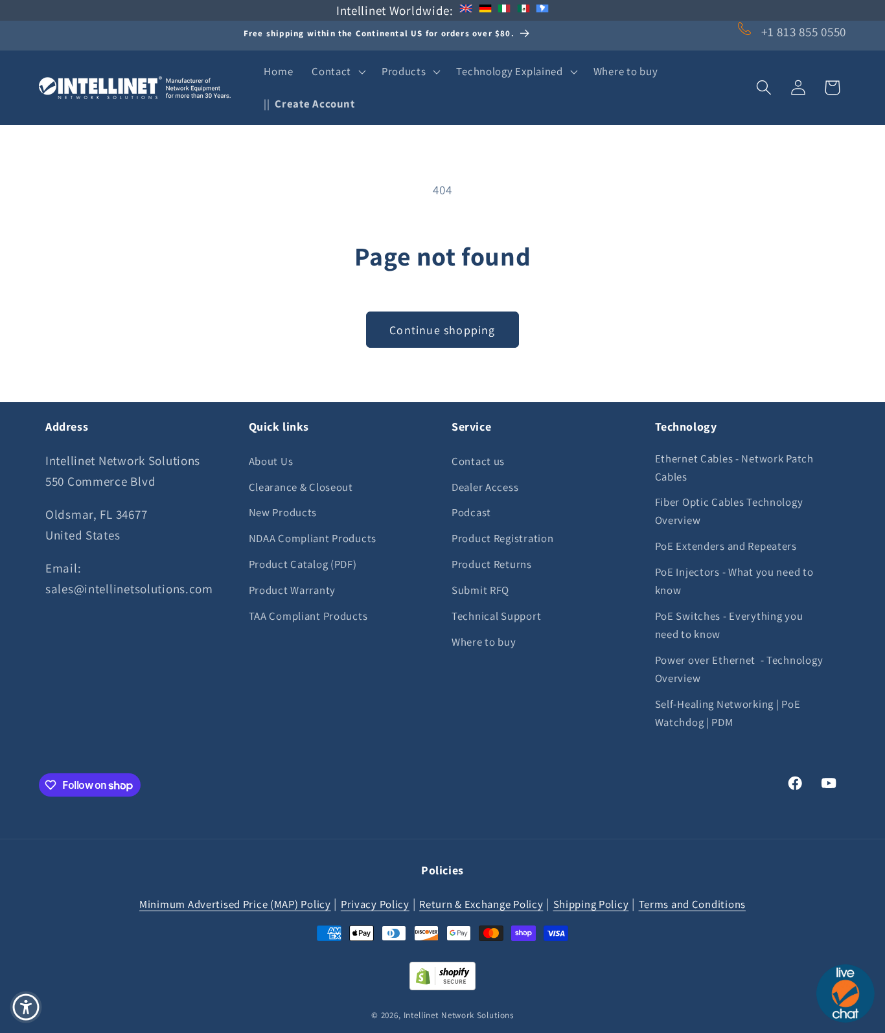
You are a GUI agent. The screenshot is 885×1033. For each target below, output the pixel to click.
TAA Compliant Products (308, 616)
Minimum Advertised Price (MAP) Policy (235, 904)
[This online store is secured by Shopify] (442, 985)
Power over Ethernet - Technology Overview (739, 669)
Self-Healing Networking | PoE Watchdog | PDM (728, 713)
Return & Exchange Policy (481, 904)
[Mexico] (523, 10)
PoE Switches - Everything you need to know (729, 625)
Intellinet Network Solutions (459, 1015)
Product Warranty (292, 590)
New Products (283, 512)
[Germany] (485, 10)
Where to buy (484, 642)
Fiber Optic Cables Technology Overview (729, 511)
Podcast (471, 512)
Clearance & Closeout (301, 487)
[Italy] (504, 10)
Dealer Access (485, 487)
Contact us (478, 461)
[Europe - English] (465, 10)
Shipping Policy (591, 904)
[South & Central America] (542, 10)
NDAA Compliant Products (313, 538)
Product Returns (492, 564)
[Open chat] (845, 993)
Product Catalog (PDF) (303, 564)
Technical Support (496, 616)
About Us (271, 461)
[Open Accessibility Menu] (26, 1007)
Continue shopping (442, 330)
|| (309, 103)
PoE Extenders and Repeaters (726, 546)
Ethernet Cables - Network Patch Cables (734, 467)
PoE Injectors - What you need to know (734, 581)
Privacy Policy (375, 904)
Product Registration (502, 538)
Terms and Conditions (692, 904)
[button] (338, 72)
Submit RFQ (480, 590)
